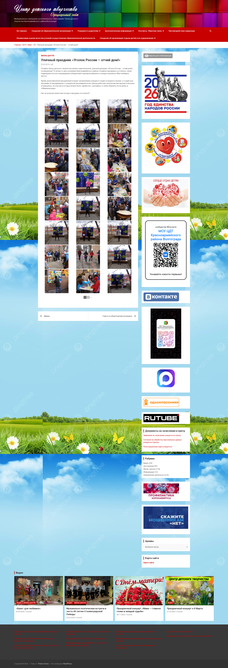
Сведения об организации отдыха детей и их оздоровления (126, 38)
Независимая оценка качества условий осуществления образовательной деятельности (56, 38)
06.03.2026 (20, 612)
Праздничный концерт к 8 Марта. (185, 608)
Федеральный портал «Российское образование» (85, 638)
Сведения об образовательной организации (51, 31)
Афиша (47, 316)
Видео (146, 463)
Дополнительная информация (118, 31)
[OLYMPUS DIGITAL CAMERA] (56, 111)
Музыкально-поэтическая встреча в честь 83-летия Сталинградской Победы (86, 611)
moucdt (29, 612)
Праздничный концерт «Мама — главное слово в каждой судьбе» (139, 610)
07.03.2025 (171, 612)
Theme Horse (43, 664)
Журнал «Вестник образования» (180, 632)
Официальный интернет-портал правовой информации (189, 636)
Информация (148, 472)
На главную (22, 31)
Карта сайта (148, 563)
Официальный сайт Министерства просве (31, 638)
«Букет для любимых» (28, 608)
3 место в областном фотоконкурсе (117, 316)
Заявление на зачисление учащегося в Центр (162, 435)
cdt (52, 64)
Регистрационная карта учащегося (157, 447)
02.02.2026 (70, 618)
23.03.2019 (45, 64)
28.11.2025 (121, 615)
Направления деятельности (154, 475)
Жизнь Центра (47, 56)
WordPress (67, 664)
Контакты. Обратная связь (150, 31)
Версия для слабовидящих (160, 56)
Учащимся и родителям (88, 31)
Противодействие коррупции (182, 31)
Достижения (148, 466)
